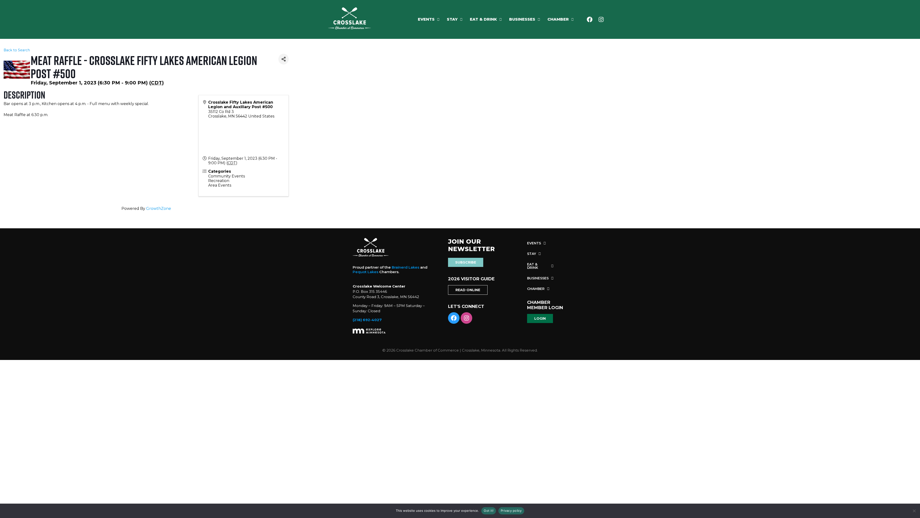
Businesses (522, 19)
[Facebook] (589, 19)
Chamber (558, 19)
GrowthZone (158, 208)
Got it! (489, 510)
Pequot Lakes (365, 272)
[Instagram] (601, 19)
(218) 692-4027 (367, 320)
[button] (428, 19)
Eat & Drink (483, 19)
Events (426, 19)
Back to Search (17, 50)
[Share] (283, 59)
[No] (914, 510)
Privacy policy (511, 510)
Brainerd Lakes (405, 267)
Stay (452, 19)
